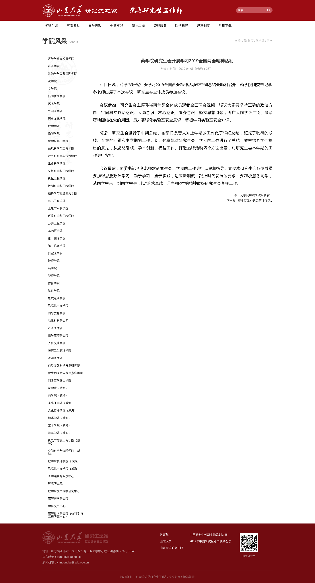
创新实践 (116, 26)
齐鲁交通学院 (56, 343)
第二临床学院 (56, 245)
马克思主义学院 (58, 305)
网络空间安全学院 (59, 380)
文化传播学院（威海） (62, 410)
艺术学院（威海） (59, 425)
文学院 (52, 88)
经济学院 (54, 66)
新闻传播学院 (56, 96)
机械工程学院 (56, 178)
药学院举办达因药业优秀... (255, 200)
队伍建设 (181, 26)
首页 (251, 40)
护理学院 (54, 260)
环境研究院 (55, 483)
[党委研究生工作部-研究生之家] (79, 15)
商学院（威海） (58, 395)
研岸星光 (138, 26)
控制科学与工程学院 (61, 185)
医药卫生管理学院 (59, 350)
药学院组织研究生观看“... (256, 195)
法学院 (52, 81)
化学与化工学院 (58, 141)
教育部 (164, 534)
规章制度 (203, 26)
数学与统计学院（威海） (64, 461)
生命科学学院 (56, 163)
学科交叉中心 (56, 506)
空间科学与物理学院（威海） (64, 452)
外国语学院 (55, 111)
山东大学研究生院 (171, 547)
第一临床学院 (56, 238)
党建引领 (51, 26)
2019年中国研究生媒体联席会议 (210, 541)
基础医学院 (55, 230)
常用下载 (225, 26)
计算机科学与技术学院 (62, 156)
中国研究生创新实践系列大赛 (209, 534)
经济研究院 (55, 328)
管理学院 (54, 275)
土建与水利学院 (58, 208)
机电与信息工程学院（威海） (64, 442)
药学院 (260, 40)
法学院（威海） (58, 388)
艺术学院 (54, 103)
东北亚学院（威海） (61, 402)
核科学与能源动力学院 (62, 193)
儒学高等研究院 (58, 335)
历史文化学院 (56, 118)
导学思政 (95, 26)
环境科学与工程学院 (61, 215)
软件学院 (54, 290)
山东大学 (166, 541)
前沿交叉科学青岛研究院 (64, 365)
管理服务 (160, 26)
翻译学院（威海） (59, 417)
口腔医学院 (55, 253)
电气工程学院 (56, 200)
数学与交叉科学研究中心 (64, 491)
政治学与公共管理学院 (62, 73)
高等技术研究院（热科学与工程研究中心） (65, 515)
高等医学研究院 (58, 498)
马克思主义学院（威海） (64, 468)
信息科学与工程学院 (61, 148)
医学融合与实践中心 (61, 476)
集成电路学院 (56, 298)
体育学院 (54, 283)
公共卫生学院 (56, 223)
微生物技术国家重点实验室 (65, 373)
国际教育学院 (56, 313)
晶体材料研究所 (58, 320)
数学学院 (54, 126)
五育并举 (73, 26)
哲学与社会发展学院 (61, 58)
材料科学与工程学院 (61, 170)
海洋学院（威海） (59, 432)
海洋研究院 (55, 358)
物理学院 (54, 133)
